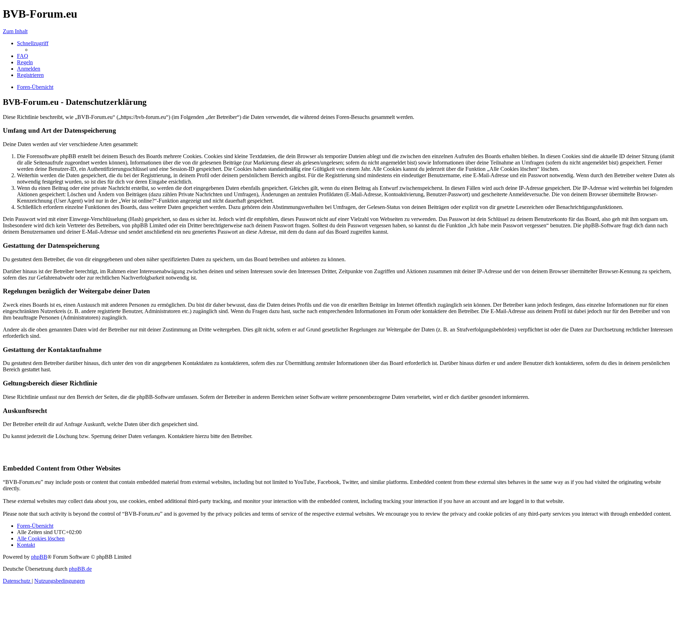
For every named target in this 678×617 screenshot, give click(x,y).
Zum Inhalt (15, 31)
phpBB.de (80, 569)
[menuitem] (22, 56)
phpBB (39, 557)
